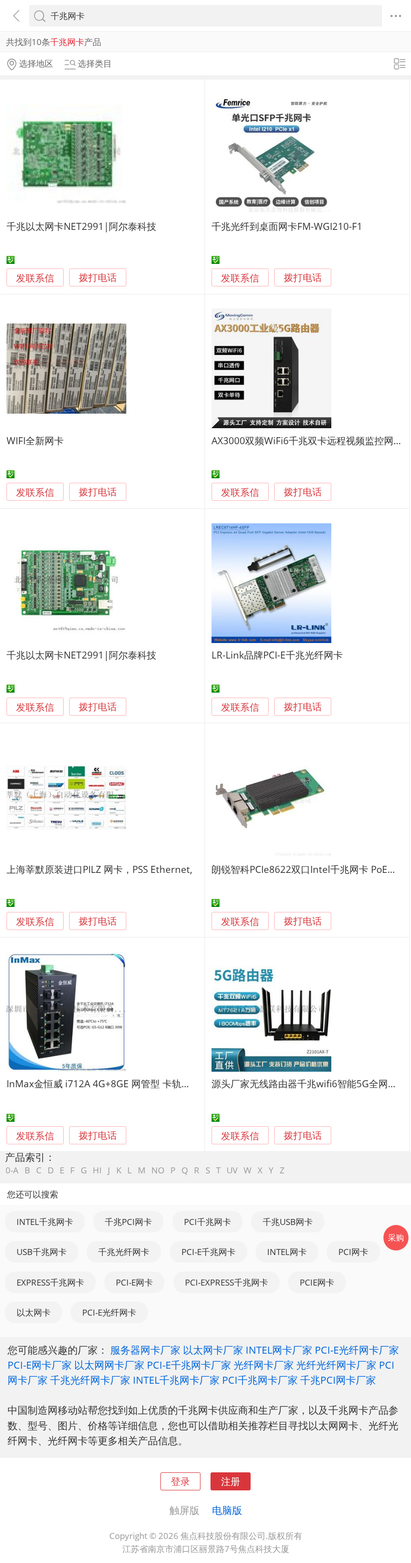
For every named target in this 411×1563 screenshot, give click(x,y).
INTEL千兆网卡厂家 (176, 1380)
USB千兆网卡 (42, 1252)
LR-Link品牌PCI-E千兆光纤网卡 (277, 655)
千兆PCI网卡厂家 (338, 1380)
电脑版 (227, 1510)
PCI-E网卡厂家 (40, 1365)
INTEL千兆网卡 (45, 1221)
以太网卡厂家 (213, 1350)
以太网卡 (34, 1312)
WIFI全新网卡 (35, 440)
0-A (12, 1170)
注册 (230, 1481)
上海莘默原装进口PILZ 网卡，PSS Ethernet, (99, 869)
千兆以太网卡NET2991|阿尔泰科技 (81, 226)
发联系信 (35, 277)
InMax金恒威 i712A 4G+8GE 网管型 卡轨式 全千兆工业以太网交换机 (152, 1083)
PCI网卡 (353, 1252)
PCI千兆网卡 (207, 1221)
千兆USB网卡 (288, 1221)
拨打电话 (98, 277)
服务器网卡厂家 (145, 1350)
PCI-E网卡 (134, 1282)
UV (232, 1170)
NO (157, 1170)
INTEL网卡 (287, 1252)
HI (97, 1170)
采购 (396, 1237)
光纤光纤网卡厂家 (336, 1365)
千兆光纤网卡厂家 (90, 1380)
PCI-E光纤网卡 (109, 1312)
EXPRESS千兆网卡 (50, 1282)
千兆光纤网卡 (123, 1252)
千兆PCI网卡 (128, 1221)
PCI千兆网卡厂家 (260, 1380)
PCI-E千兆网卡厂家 (189, 1365)
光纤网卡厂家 (264, 1365)
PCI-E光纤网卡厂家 (357, 1350)
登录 (180, 1481)
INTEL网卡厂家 (279, 1350)
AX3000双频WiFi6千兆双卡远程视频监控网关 (307, 440)
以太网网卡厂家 (109, 1365)
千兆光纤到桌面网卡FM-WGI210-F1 (287, 226)
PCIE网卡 (317, 1282)
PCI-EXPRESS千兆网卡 (226, 1282)
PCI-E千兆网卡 (208, 1252)
